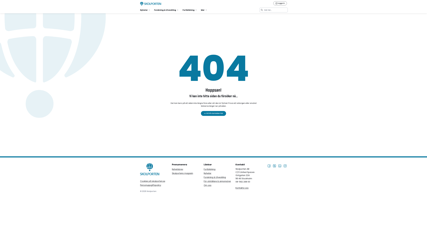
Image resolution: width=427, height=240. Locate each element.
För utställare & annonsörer (217, 181)
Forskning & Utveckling (215, 177)
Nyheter (207, 173)
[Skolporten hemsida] (150, 4)
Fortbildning (209, 169)
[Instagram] (285, 165)
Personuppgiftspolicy (150, 185)
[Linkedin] (280, 165)
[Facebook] (269, 165)
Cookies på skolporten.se (152, 181)
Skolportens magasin (182, 173)
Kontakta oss (242, 188)
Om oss (207, 185)
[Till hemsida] (149, 170)
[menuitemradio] (145, 10)
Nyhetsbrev (177, 169)
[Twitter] (274, 165)
